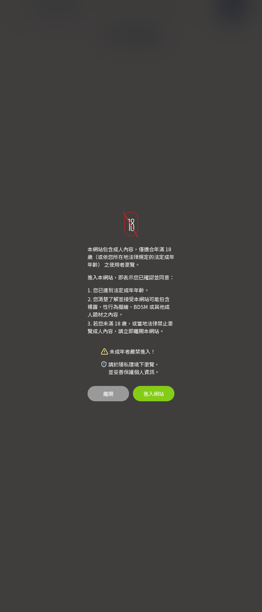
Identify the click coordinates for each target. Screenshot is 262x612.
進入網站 (153, 393)
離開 (108, 393)
